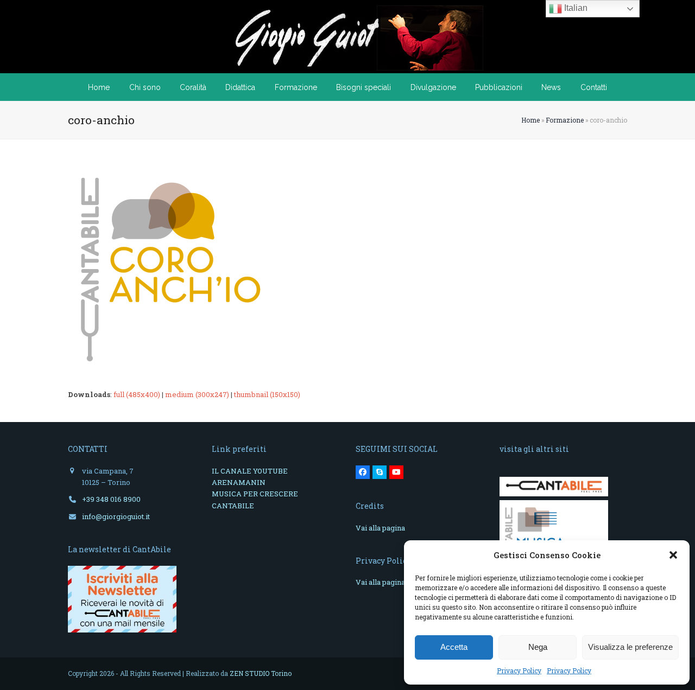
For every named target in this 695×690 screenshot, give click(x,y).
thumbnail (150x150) (267, 394)
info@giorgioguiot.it (116, 516)
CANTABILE (233, 505)
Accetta (453, 646)
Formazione (565, 120)
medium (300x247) (197, 394)
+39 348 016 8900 (111, 499)
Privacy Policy (519, 670)
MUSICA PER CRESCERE (255, 494)
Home (530, 120)
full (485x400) (136, 394)
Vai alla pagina (380, 528)
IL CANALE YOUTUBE (250, 471)
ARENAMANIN (239, 482)
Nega (537, 646)
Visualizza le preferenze (630, 646)
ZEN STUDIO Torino (261, 673)
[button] (673, 555)
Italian (574, 7)
